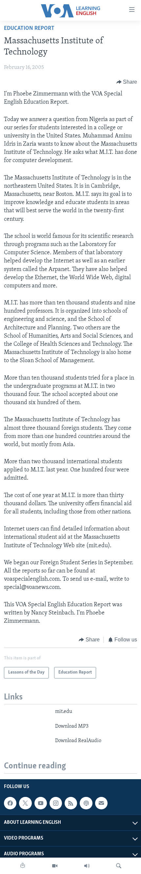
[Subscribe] (101, 803)
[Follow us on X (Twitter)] (25, 803)
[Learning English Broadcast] (87, 866)
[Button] (126, 82)
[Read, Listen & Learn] (22, 866)
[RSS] (71, 803)
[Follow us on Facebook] (10, 803)
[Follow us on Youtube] (40, 803)
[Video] (55, 866)
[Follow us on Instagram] (56, 803)
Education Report (29, 28)
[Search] (119, 866)
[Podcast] (86, 803)
